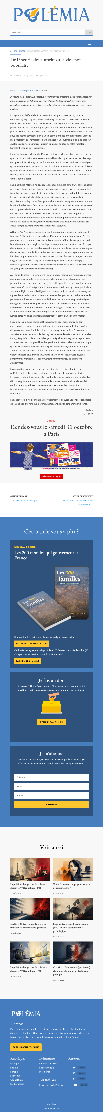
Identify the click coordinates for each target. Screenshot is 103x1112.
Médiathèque (17, 1083)
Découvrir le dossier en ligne (31, 643)
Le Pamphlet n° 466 (28, 90)
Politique (14, 1063)
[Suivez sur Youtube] (75, 1085)
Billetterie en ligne (51, 476)
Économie (15, 1075)
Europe (14, 1071)
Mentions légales (51, 1108)
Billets (22, 51)
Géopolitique (16, 1079)
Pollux (13, 90)
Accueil (13, 51)
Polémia (23, 76)
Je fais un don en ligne (51, 722)
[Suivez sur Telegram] (74, 1068)
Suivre (81, 1067)
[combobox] (47, 32)
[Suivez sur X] (74, 1073)
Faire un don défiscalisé (26, 1047)
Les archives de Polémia (51, 1085)
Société (14, 1067)
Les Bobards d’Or (48, 1063)
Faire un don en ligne (27, 661)
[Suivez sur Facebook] (74, 1079)
